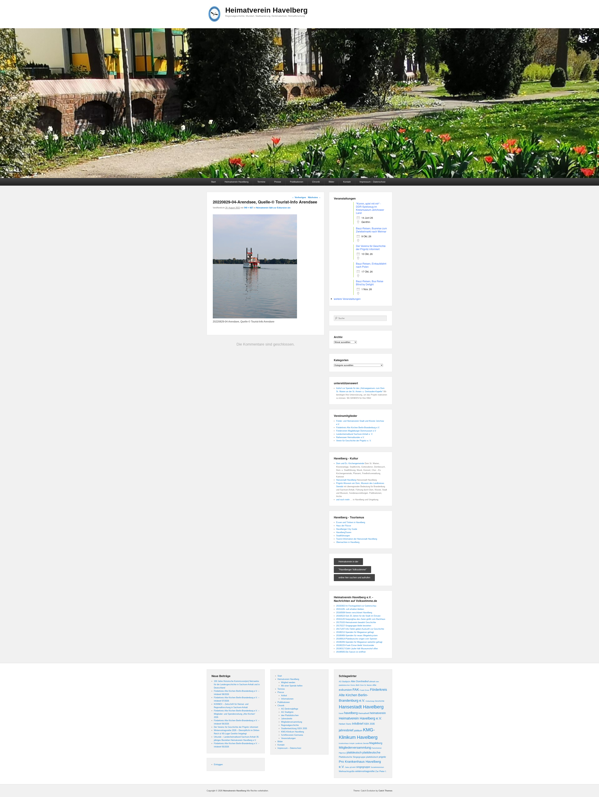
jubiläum (358, 730)
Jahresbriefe (286, 718)
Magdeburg (375, 743)
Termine (261, 181)
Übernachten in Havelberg (347, 542)
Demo (353, 685)
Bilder (331, 181)
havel (341, 713)
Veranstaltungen (288, 738)
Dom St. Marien (366, 685)
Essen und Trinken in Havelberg (350, 522)
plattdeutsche (371, 752)
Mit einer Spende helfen (291, 686)
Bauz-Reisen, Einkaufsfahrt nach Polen (371, 265)
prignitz (382, 757)
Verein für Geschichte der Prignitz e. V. (353, 440)
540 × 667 (248, 208)
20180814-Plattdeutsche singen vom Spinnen (356, 639)
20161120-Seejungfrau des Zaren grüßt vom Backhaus (360, 619)
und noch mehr (343, 499)
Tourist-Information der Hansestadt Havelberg (356, 539)
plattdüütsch (372, 757)
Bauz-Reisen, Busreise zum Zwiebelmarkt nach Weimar (371, 230)
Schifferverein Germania (292, 735)
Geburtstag (370, 701)
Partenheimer (377, 748)
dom (358, 685)
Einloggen (218, 764)
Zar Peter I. (381, 771)
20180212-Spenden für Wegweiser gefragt (355, 632)
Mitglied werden (288, 682)
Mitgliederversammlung (291, 722)
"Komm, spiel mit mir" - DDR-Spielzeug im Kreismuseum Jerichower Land (370, 208)
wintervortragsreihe (365, 771)
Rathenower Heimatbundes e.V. (350, 437)
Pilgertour (342, 753)
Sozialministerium (377, 767)
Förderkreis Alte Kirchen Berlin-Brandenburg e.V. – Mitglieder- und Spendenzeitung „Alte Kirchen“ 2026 (236, 713)
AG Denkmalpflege (289, 709)
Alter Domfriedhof (360, 681)
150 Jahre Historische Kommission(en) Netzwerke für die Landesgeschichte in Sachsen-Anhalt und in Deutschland (237, 684)
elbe (374, 685)
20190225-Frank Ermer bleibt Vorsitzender (355, 645)
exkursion (345, 689)
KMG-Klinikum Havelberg (292, 732)
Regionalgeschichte (290, 725)
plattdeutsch (354, 752)
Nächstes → (314, 197)
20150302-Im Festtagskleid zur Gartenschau (356, 606)
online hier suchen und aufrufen (354, 577)
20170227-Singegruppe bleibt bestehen (353, 625)
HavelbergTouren (343, 532)
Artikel (284, 695)
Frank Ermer (364, 690)
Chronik (316, 181)
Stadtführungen (343, 535)
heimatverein (378, 713)
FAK (356, 690)
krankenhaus (344, 743)
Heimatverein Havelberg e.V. (360, 718)
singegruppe (363, 767)
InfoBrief (357, 723)
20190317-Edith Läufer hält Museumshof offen (357, 648)
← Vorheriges (299, 197)
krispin (351, 743)
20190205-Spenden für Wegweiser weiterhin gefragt (359, 642)
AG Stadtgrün (287, 712)
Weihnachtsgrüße (347, 771)
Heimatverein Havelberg (266, 10)
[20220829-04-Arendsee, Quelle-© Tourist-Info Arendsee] (255, 317)
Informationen (287, 699)
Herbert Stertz (345, 724)
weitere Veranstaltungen (347, 299)
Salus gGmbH (350, 767)
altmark (372, 681)
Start (213, 181)
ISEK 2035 (369, 724)
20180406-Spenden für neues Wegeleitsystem (357, 635)
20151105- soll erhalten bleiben (350, 609)
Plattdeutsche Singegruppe (352, 757)
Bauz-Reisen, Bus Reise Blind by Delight (369, 282)
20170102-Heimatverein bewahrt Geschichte (356, 622)
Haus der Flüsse (343, 525)
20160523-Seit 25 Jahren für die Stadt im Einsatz (358, 616)
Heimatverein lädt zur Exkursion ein (273, 208)
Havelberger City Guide (346, 529)
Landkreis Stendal (362, 743)
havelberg (351, 713)
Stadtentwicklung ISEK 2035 (294, 728)
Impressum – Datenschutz (372, 181)
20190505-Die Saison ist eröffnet (351, 652)
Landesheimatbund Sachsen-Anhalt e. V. (354, 434)
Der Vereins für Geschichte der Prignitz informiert (371, 247)
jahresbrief (346, 730)
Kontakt (347, 181)
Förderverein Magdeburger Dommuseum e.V (356, 431)
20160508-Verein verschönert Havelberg (354, 612)
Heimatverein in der (348, 561)
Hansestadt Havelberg (346, 480)
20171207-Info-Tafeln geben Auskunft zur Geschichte (360, 629)
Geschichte (379, 701)
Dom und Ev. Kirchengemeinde (350, 463)
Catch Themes (385, 791)
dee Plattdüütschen (290, 715)
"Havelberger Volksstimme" (352, 569)
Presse (277, 181)
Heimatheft (363, 713)
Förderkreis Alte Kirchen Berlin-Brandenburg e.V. (358, 427)
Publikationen (296, 181)
